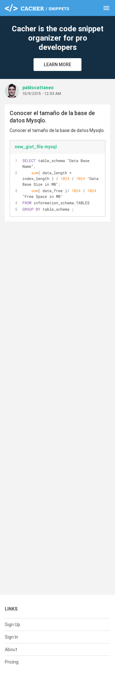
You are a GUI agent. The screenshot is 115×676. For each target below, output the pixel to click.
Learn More (57, 64)
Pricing (12, 662)
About (11, 649)
